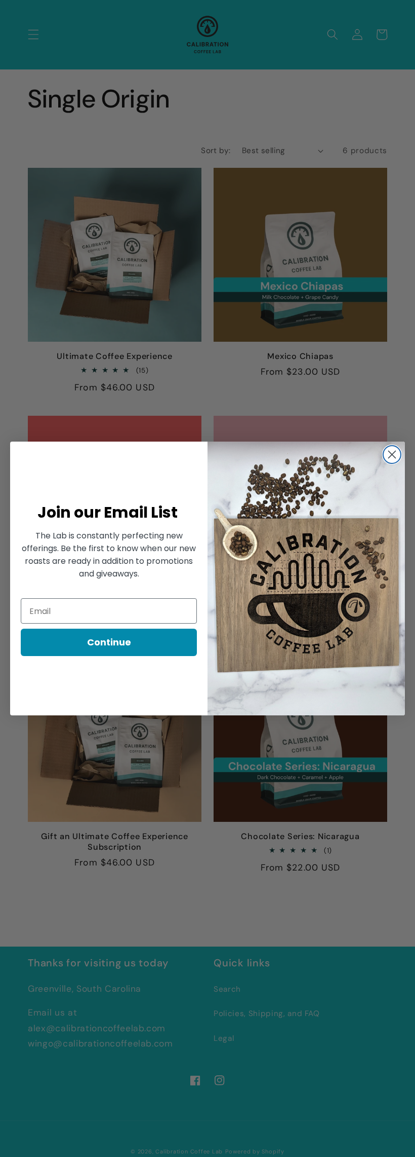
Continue (109, 642)
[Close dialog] (392, 454)
